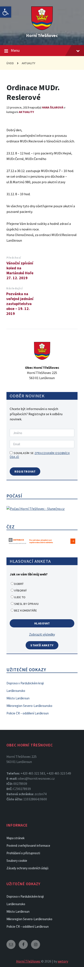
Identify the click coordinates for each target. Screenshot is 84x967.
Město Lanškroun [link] (18, 698)
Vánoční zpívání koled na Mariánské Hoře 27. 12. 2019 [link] (19, 270)
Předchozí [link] (13, 257)
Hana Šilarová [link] (52, 107)
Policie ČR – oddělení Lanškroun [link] (27, 713)
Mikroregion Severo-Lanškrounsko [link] (29, 706)
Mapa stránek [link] (15, 838)
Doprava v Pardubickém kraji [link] (25, 683)
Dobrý (19, 584)
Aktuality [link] (29, 63)
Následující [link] (14, 288)
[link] (5, 12)
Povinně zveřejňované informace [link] (28, 845)
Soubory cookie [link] (16, 861)
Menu (15, 50)
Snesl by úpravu (26, 604)
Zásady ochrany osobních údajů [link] (27, 868)
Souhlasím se (40, 455)
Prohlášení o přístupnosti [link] (23, 853)
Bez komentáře (25, 610)
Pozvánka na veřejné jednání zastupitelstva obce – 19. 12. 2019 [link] (19, 303)
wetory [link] (63, 961)
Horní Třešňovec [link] (42, 35)
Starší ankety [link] (42, 645)
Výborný (20, 590)
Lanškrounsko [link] (15, 691)
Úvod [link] (10, 63)
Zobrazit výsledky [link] (42, 634)
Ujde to (20, 597)
